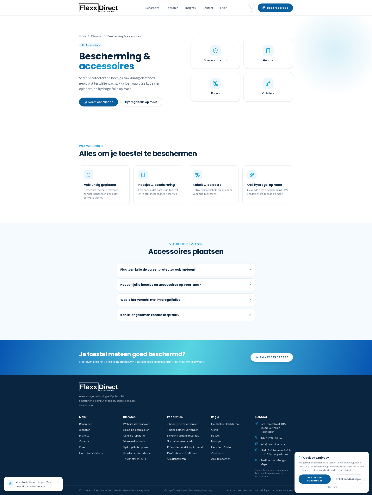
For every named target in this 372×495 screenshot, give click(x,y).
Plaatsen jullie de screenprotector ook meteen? (158, 269)
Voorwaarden (245, 490)
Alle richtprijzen (176, 458)
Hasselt (215, 435)
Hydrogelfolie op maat (141, 102)
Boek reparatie (277, 8)
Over (223, 7)
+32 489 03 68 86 (271, 437)
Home (82, 36)
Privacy (231, 490)
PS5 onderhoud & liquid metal (185, 447)
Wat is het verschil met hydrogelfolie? (150, 300)
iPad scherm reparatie (180, 441)
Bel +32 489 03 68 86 (274, 357)
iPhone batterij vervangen (182, 429)
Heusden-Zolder (221, 447)
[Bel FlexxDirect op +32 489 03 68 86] (251, 8)
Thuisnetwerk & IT (134, 458)
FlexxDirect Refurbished (137, 453)
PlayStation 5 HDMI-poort (183, 453)
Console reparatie (134, 435)
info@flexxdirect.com (273, 444)
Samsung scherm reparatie (183, 435)
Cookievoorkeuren (283, 490)
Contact (208, 7)
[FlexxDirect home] (98, 7)
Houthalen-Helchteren (225, 424)
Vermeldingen (262, 490)
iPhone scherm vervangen (182, 424)
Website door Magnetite (136, 490)
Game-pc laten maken (136, 429)
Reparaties (152, 7)
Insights (190, 7)
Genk (214, 429)
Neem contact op (100, 102)
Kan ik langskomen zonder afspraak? (149, 315)
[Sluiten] (58, 481)
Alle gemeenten (221, 458)
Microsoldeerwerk (134, 441)
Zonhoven (217, 453)
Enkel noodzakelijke (348, 478)
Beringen (216, 441)
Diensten (172, 7)
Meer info (332, 486)
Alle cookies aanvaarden (315, 479)
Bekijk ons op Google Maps (273, 462)
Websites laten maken (136, 424)
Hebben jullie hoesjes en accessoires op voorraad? (160, 284)
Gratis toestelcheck (91, 453)
